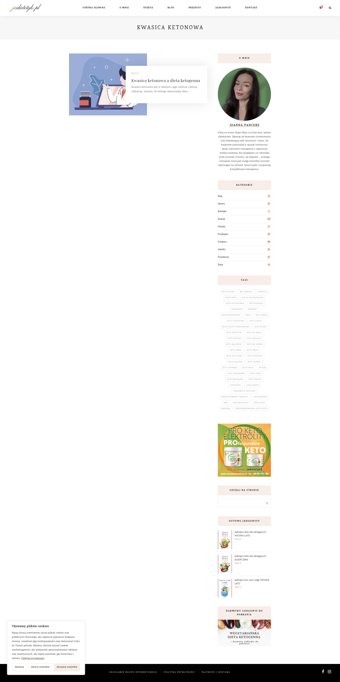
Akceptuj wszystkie (66, 667)
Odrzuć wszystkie (40, 667)
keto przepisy (255, 356)
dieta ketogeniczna (252, 297)
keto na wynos (255, 344)
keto (248, 315)
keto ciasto (256, 321)
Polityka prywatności (32, 658)
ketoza (262, 368)
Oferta (148, 8)
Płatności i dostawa (216, 672)
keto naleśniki (234, 344)
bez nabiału (246, 292)
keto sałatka (235, 362)
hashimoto (237, 309)
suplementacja (241, 403)
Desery (221, 204)
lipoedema (235, 385)
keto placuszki (234, 356)
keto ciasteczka (235, 321)
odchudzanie (260, 397)
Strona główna (94, 8)
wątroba (225, 408)
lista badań (252, 385)
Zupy (220, 265)
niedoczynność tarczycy (235, 397)
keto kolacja (254, 338)
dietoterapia (256, 303)
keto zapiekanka (236, 373)
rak (226, 403)
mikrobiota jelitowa (244, 391)
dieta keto (231, 297)
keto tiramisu (230, 368)
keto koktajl (235, 338)
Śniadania (223, 257)
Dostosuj (19, 667)
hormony (252, 309)
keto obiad (235, 350)
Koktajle (222, 211)
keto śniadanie (235, 379)
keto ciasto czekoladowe (235, 327)
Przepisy (195, 8)
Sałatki (221, 249)
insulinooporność (231, 315)
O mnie (124, 8)
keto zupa (256, 373)
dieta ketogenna (235, 303)
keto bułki (261, 315)
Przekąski (223, 234)
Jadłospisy (223, 8)
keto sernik (254, 362)
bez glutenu (228, 292)
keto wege (248, 368)
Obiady (221, 227)
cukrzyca (262, 292)
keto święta (255, 379)
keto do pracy (254, 333)
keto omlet (253, 350)
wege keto (259, 403)
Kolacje (221, 219)
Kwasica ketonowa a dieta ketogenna (165, 80)
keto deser (261, 327)
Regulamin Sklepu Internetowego (133, 672)
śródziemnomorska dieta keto (252, 408)
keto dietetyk (234, 333)
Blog (171, 8)
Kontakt (251, 8)
